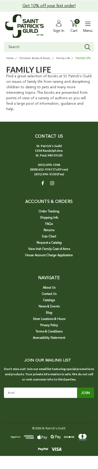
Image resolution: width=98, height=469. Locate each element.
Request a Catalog (49, 242)
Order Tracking (49, 211)
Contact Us (49, 294)
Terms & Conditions (49, 331)
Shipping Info (49, 217)
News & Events (49, 306)
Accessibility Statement (49, 337)
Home (10, 58)
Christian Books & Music (34, 58)
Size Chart (49, 236)
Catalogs (49, 300)
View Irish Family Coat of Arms (49, 249)
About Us (49, 287)
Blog (49, 312)
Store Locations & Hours (49, 319)
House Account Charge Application (49, 255)
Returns (49, 230)
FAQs (49, 224)
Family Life (63, 58)
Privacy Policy (49, 325)
